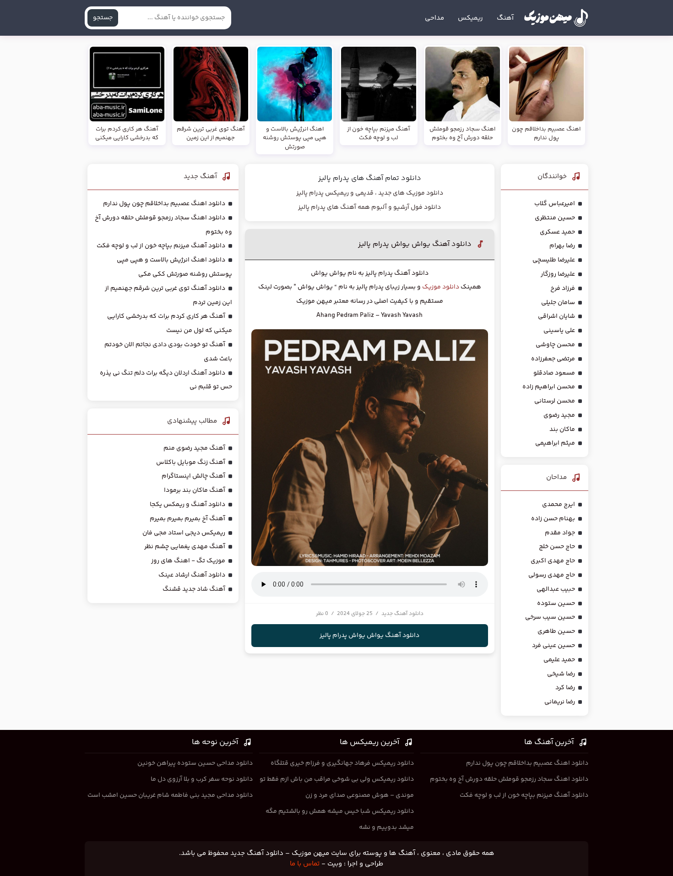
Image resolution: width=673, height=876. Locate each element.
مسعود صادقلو (554, 373)
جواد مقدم (560, 533)
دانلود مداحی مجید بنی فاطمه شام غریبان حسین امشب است (170, 795)
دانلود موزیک (440, 287)
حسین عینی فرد (553, 646)
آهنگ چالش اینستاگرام (193, 476)
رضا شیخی (561, 674)
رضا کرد (565, 688)
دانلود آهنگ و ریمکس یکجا (187, 505)
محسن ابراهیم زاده (548, 387)
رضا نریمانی (559, 702)
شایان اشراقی (556, 316)
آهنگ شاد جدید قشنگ (194, 589)
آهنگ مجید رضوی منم (194, 448)
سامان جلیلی (558, 303)
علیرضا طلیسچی (553, 260)
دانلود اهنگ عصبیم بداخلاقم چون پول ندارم (164, 204)
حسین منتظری (555, 218)
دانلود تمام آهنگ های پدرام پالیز (369, 178)
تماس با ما (305, 864)
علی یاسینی (559, 331)
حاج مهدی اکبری (553, 561)
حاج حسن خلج (557, 547)
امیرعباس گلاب (554, 204)
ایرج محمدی (558, 505)
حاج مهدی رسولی (551, 575)
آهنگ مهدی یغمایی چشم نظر (184, 547)
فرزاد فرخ (562, 288)
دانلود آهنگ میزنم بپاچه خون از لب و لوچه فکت (161, 246)
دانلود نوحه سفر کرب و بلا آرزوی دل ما (202, 779)
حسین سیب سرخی (550, 617)
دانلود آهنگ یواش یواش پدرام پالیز (415, 244)
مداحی (434, 18)
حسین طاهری (556, 631)
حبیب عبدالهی (556, 589)
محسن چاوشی (555, 345)
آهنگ (505, 18)
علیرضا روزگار (558, 274)
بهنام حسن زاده (553, 519)
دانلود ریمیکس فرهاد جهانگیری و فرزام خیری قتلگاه (342, 763)
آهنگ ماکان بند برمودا (194, 490)
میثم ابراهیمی (555, 443)
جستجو (103, 18)
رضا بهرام (562, 246)
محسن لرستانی (554, 401)
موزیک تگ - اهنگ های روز (188, 561)
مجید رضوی (559, 415)
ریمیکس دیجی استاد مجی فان (183, 533)
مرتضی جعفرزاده (553, 359)
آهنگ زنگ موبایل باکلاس (190, 462)
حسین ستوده (556, 604)
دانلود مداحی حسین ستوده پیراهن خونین (195, 763)
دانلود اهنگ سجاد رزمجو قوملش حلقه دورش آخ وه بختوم (509, 779)
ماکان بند (562, 429)
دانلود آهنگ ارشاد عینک (191, 575)
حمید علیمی (559, 660)
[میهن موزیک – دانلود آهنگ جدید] (556, 18)
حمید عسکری (557, 232)
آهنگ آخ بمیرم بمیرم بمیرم (187, 519)
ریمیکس (470, 18)
